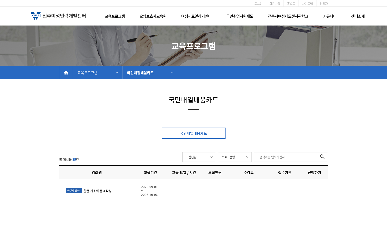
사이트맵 (307, 3)
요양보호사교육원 (153, 16)
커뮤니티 (329, 16)
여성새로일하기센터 (196, 16)
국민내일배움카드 (140, 72)
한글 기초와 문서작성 (89, 190)
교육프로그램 (115, 16)
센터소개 (358, 16)
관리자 (324, 3)
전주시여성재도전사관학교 (288, 16)
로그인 (258, 3)
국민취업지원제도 (239, 16)
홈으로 (291, 3)
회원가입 (274, 3)
